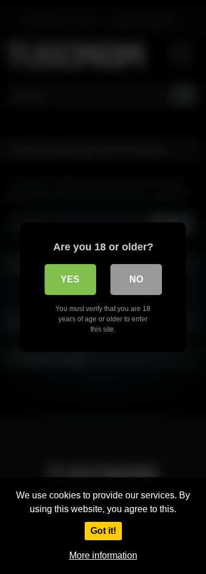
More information (103, 555)
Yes (70, 279)
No (136, 279)
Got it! (103, 531)
